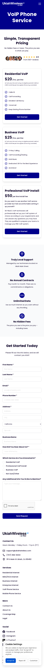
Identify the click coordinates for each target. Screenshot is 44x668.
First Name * (8, 364)
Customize (33, 661)
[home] (13, 4)
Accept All (10, 661)
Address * (7, 406)
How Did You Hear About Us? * (16, 447)
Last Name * (8, 374)
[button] (39, 3)
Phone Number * (10, 395)
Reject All (22, 661)
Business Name (9, 437)
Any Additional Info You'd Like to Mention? (22, 479)
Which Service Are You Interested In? (19, 458)
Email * (6, 385)
